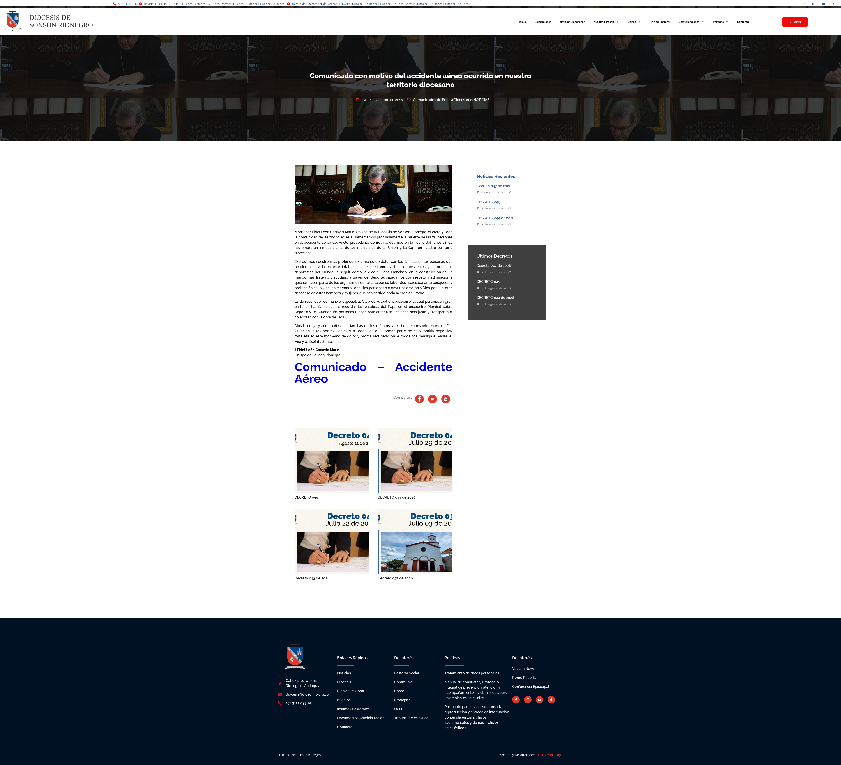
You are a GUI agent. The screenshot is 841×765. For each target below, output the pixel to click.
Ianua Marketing (550, 755)
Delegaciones (543, 21)
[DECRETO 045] (332, 460)
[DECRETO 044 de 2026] (415, 460)
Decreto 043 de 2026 (312, 578)
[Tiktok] (551, 699)
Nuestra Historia (604, 21)
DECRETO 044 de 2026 (397, 497)
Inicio (522, 21)
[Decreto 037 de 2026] (415, 541)
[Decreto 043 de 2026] (332, 541)
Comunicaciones (689, 21)
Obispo (632, 21)
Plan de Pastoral (660, 21)
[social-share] (419, 399)
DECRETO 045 (306, 497)
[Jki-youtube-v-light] (539, 699)
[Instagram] (528, 699)
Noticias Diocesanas (572, 21)
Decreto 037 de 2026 (395, 578)
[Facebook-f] (516, 699)
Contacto (743, 21)
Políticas (718, 21)
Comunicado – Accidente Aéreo (373, 373)
